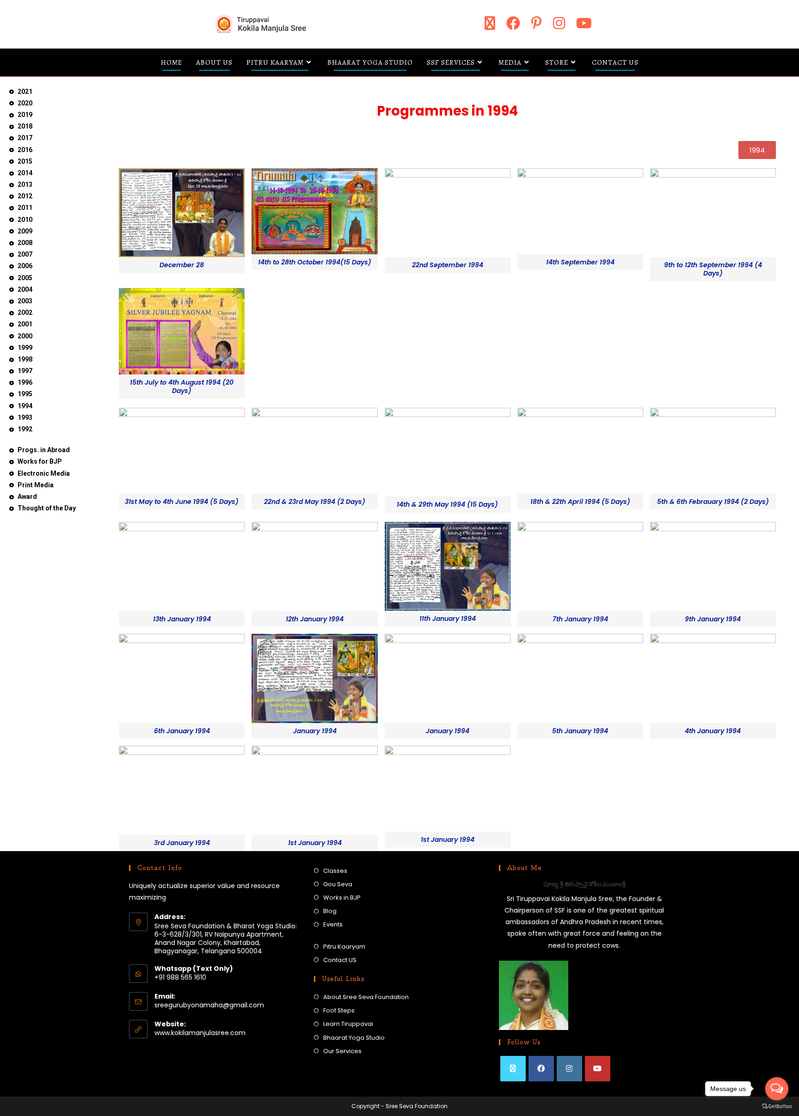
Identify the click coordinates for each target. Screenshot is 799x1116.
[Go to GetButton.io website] (777, 1107)
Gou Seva (337, 884)
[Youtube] (597, 1068)
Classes (335, 870)
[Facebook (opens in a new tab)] (513, 23)
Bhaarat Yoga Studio (354, 1037)
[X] (513, 1068)
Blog (330, 911)
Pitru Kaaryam (344, 946)
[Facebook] (541, 1068)
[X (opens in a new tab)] (490, 23)
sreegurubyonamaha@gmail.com (209, 1005)
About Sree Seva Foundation (366, 997)
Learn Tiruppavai (348, 1023)
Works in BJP (342, 897)
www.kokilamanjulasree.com (200, 1032)
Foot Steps (339, 1010)
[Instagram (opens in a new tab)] (559, 23)
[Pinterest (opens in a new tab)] (537, 23)
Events (333, 924)
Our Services (342, 1051)
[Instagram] (569, 1068)
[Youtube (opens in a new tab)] (584, 23)
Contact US (339, 960)
